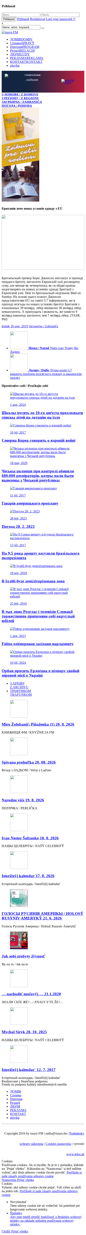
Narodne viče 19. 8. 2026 (23, 800)
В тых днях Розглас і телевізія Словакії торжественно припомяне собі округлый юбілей (38, 616)
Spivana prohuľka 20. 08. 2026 (29, 762)
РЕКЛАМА (26, 58)
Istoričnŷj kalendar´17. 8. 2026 (28, 876)
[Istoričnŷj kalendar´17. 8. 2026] (43, 860)
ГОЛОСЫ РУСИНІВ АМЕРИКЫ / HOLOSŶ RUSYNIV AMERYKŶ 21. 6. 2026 (42, 915)
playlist (14, 65)
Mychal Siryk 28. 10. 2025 (24, 1032)
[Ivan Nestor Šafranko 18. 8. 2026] (43, 822)
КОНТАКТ (26, 62)
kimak (6, 326)
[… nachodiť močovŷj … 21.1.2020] (43, 979)
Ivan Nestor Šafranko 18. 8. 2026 (30, 838)
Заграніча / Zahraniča (43, 326)
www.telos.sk (75, 1154)
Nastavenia (9, 1180)
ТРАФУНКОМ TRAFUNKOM (21, 692)
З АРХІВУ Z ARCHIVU (19, 685)
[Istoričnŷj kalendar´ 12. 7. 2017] (43, 1054)
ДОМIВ (21, 39)
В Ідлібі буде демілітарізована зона (33, 581)
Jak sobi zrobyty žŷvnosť (23, 956)
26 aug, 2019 (19, 326)
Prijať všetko (25, 1180)
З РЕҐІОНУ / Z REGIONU (20, 98)
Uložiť (6, 1231)
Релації (22, 50)
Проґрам (24, 47)
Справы (22, 43)
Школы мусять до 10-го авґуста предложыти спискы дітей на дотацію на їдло (42, 415)
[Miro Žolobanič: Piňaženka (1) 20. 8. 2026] (43, 709)
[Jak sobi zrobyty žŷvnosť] (43, 941)
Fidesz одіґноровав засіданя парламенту (38, 644)
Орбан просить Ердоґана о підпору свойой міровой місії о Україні (40, 673)
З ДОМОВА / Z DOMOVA (20, 94)
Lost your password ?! (60, 19)
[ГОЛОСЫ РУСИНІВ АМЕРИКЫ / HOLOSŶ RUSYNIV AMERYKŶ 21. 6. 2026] (43, 898)
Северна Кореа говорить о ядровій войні (38, 440)
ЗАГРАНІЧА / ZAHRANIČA (22, 102)
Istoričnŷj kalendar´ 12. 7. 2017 (29, 1069)
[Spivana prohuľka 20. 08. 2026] (43, 747)
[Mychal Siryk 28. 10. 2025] (43, 1016)
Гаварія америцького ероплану (30, 503)
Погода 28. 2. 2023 (18, 526)
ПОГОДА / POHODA (17, 105)
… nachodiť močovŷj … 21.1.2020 (31, 994)
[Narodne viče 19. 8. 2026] (43, 784)
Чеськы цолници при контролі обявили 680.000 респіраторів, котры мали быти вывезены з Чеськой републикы (38, 475)
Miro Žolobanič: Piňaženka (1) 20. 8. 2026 (38, 724)
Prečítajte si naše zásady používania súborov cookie (42, 1174)
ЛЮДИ (20, 54)
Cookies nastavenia (58, 1144)
